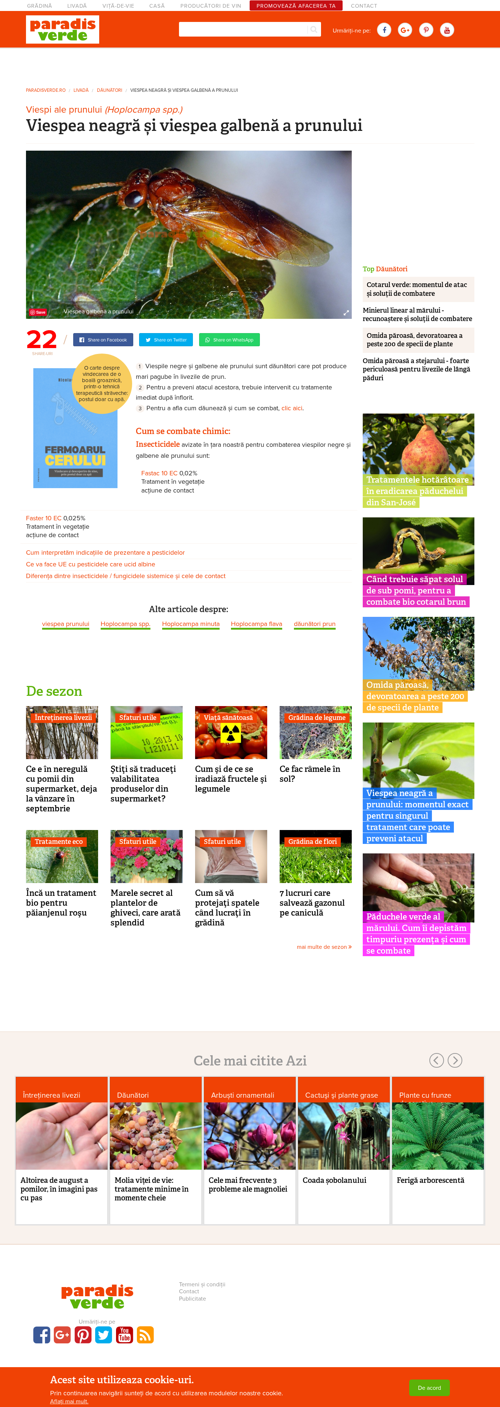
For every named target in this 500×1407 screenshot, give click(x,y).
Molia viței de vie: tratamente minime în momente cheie (152, 1189)
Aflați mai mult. (69, 1401)
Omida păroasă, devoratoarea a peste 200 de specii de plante (415, 339)
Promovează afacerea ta (296, 6)
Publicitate (192, 1298)
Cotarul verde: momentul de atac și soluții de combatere (417, 289)
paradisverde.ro (46, 90)
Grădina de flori (312, 841)
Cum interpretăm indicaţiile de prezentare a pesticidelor (105, 552)
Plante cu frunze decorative (425, 1099)
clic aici (291, 408)
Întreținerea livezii (63, 717)
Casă (157, 6)
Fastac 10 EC (159, 473)
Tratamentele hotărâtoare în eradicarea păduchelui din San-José (417, 491)
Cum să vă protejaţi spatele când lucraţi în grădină (227, 907)
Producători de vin (210, 6)
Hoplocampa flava (256, 624)
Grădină (39, 6)
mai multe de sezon (322, 947)
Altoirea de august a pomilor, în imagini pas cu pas (58, 1189)
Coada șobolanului (334, 1180)
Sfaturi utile (137, 717)
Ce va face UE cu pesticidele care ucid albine (90, 564)
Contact (364, 6)
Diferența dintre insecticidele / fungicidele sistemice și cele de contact (125, 576)
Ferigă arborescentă (430, 1180)
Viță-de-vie (118, 6)
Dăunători (109, 90)
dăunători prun (315, 624)
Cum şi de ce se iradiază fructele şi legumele (231, 778)
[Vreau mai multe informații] (75, 427)
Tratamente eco (59, 841)
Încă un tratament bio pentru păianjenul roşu (61, 902)
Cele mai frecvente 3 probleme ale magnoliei (248, 1185)
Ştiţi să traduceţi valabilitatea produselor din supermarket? (143, 783)
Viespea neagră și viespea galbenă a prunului (184, 90)
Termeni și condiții (202, 1284)
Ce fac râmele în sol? (310, 773)
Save (40, 312)
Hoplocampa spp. (125, 624)
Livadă (77, 6)
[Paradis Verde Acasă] (62, 29)
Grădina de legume (317, 717)
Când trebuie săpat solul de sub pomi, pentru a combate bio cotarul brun (416, 590)
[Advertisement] (250, 65)
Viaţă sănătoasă (228, 717)
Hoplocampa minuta (191, 624)
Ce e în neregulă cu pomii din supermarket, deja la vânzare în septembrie (61, 788)
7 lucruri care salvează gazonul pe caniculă (312, 902)
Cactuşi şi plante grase (341, 1095)
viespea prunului (65, 624)
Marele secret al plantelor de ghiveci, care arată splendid (145, 907)
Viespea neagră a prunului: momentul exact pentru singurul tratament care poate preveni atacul (417, 816)
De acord (429, 1388)
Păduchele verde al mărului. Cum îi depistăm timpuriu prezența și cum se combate (416, 933)
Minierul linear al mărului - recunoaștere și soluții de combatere (417, 314)
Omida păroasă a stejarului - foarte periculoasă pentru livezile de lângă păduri (416, 369)
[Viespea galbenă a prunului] (189, 234)
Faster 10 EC (43, 518)
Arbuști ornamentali (243, 1095)
